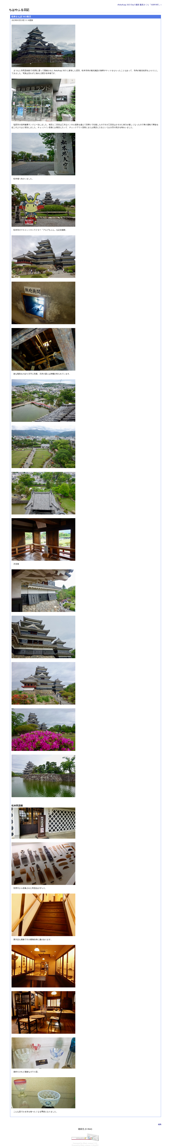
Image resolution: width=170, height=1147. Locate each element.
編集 (160, 1124)
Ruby (82, 1145)
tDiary (85, 1143)
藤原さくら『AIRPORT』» (151, 5)
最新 (137, 5)
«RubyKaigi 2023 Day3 (126, 5)
